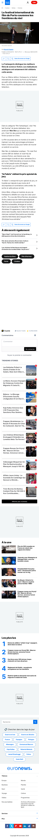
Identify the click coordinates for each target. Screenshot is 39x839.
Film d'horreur (27, 256)
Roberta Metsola (26, 749)
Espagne (19, 739)
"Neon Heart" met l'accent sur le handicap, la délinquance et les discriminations (17, 235)
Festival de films (10, 256)
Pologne (31, 739)
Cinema (20, 8)
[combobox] (19, 722)
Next (3, 789)
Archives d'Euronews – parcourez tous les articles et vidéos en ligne (28, 804)
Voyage (4, 793)
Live (34, 2)
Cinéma (17, 261)
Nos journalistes (7, 802)
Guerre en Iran (10, 734)
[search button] (35, 722)
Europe (4, 780)
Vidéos (4, 797)
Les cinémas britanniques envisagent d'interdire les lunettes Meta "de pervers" (15, 248)
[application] (19, 33)
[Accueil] (2, 8)
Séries (13, 8)
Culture (7, 8)
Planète (23, 785)
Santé (23, 789)
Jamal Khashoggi (14, 754)
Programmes (25, 797)
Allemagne (10, 744)
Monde (23, 780)
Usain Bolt (19, 759)
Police (29, 754)
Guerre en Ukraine (27, 734)
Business (5, 785)
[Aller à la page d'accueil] (7, 2)
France (7, 739)
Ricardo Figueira (8, 49)
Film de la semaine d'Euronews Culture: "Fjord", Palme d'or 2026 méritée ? (15, 242)
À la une (6, 542)
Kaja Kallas (11, 749)
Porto (6, 261)
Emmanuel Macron (26, 744)
